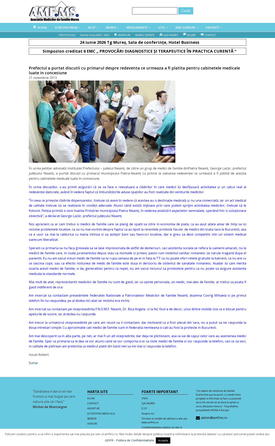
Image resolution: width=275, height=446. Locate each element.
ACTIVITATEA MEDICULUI (101, 413)
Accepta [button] (163, 440)
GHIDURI (92, 423)
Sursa (33, 363)
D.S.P (144, 408)
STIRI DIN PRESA (66, 27)
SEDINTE (91, 418)
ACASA (91, 398)
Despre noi (148, 413)
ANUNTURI (93, 408)
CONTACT (93, 403)
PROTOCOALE (67, 35)
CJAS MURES (148, 403)
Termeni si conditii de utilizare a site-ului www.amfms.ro (164, 420)
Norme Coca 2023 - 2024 (94, 35)
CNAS (145, 398)
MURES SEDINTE (145, 35)
